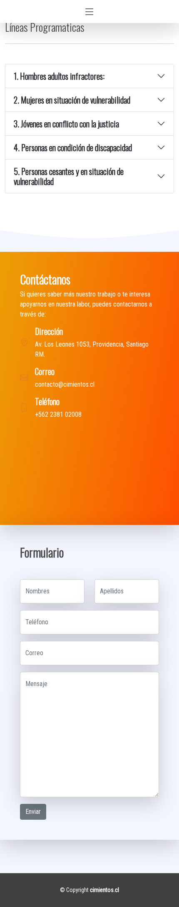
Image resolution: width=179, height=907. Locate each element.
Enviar (33, 812)
